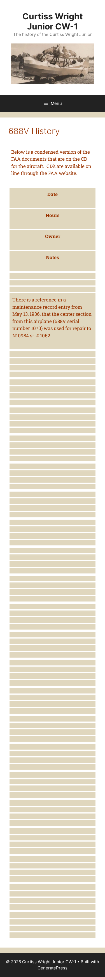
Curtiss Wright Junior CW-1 (52, 21)
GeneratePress (52, 968)
